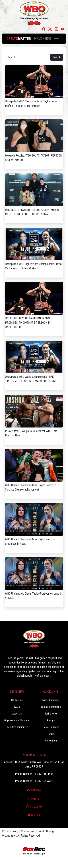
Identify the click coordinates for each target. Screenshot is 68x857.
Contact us (17, 700)
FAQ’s (17, 706)
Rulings (51, 720)
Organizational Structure (17, 720)
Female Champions (51, 706)
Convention (51, 740)
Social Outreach (51, 727)
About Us (17, 713)
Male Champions (50, 700)
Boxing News (51, 713)
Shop (51, 733)
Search (57, 57)
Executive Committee (17, 727)
